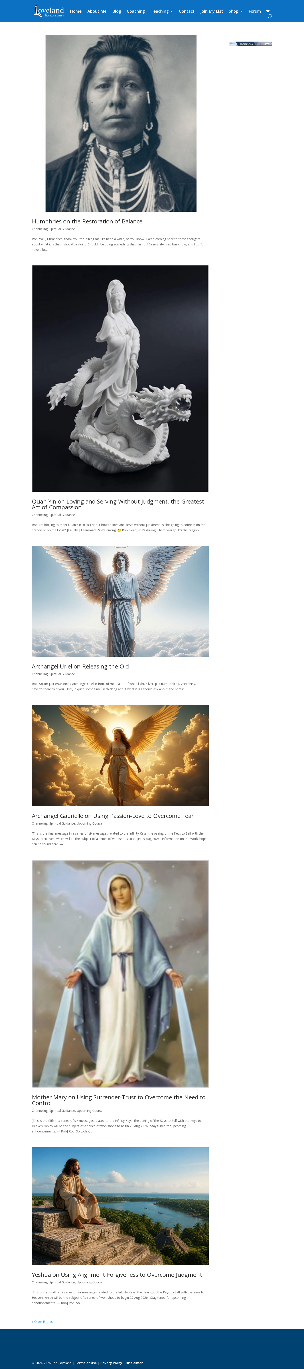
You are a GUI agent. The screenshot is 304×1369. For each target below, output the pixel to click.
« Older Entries (42, 1321)
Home (76, 12)
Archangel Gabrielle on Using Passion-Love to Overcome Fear (113, 816)
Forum (255, 12)
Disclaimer (134, 1363)
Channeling (40, 229)
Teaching (160, 12)
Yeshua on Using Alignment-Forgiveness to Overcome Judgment (117, 1275)
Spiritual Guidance (62, 229)
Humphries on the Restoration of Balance (87, 221)
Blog (116, 12)
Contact (187, 12)
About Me (97, 12)
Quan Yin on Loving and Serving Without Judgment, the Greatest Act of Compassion (118, 504)
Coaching (136, 12)
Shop (233, 12)
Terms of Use (86, 1363)
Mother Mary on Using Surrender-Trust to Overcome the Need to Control (118, 1100)
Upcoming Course (90, 823)
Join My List (211, 12)
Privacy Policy (111, 1363)
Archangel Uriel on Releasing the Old (80, 666)
